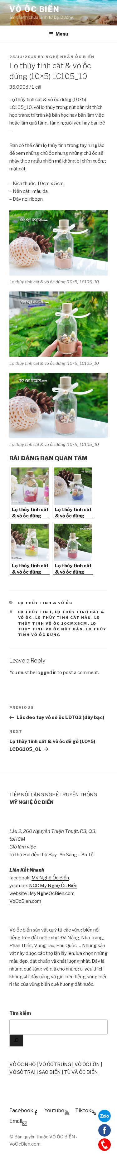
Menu (62, 34)
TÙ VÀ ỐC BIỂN (81, 1072)
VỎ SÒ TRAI (22, 1072)
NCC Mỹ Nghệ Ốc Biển (53, 885)
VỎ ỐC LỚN (87, 1064)
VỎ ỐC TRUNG (55, 1064)
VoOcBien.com (25, 901)
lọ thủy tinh (35, 612)
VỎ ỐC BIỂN (34, 9)
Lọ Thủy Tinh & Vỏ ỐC (45, 603)
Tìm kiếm (20, 1013)
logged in (46, 672)
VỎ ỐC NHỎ (22, 1064)
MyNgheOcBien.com (52, 893)
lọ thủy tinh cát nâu (63, 617)
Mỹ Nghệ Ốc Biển (50, 878)
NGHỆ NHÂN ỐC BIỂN (70, 57)
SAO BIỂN (50, 1072)
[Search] (16, 1040)
